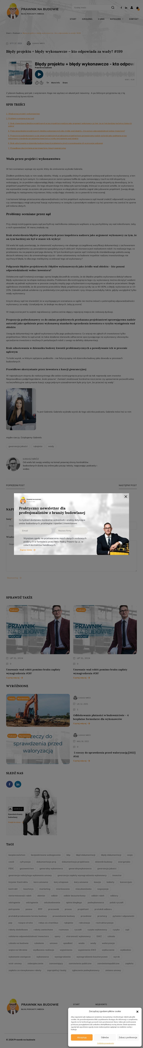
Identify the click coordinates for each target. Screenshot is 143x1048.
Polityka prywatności (105, 1043)
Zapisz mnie (26, 550)
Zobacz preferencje (128, 1037)
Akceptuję (82, 1037)
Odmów (105, 1037)
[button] (137, 1011)
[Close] (126, 496)
